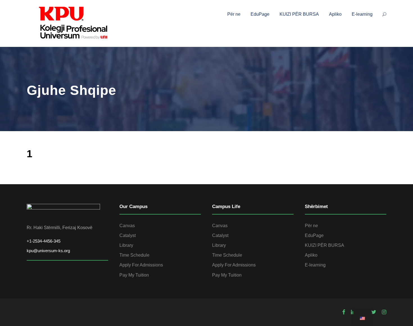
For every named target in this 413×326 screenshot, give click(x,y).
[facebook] (343, 312)
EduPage (260, 14)
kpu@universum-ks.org (48, 250)
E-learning (362, 14)
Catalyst (127, 235)
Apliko (335, 14)
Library (126, 245)
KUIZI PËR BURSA (299, 14)
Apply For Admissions (141, 265)
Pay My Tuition (134, 275)
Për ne (233, 14)
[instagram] (384, 312)
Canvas (127, 225)
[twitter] (373, 312)
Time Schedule (134, 255)
